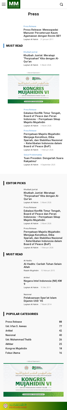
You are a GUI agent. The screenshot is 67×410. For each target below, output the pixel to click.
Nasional (27, 294)
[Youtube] (54, 4)
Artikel (27, 277)
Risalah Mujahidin (31, 270)
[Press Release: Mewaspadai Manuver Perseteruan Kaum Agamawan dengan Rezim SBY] (12, 32)
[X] (48, 4)
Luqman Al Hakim (31, 39)
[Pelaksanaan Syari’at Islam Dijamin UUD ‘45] (12, 300)
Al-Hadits (28, 260)
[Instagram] (43, 4)
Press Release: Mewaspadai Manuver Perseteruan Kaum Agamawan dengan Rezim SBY (42, 32)
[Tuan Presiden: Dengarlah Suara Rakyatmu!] (12, 160)
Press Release (30, 26)
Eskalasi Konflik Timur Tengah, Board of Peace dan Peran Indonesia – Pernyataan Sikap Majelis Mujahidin (42, 117)
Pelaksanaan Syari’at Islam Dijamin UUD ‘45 (40, 299)
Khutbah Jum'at (30, 52)
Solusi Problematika (33, 155)
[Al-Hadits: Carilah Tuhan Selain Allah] (12, 266)
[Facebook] (38, 4)
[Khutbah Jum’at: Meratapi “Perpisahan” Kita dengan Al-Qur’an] (12, 57)
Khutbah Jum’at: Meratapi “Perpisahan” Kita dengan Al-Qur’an (41, 58)
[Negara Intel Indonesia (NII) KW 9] (12, 283)
